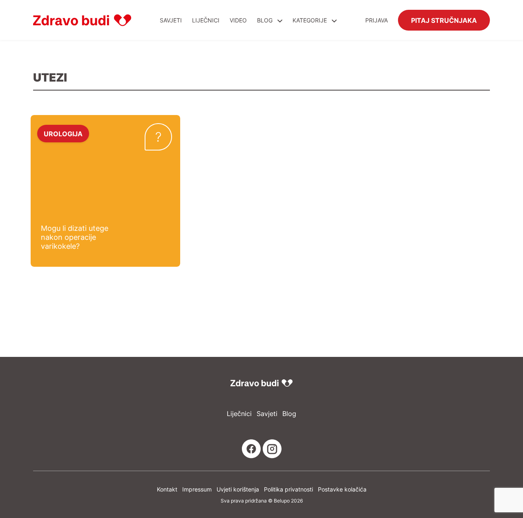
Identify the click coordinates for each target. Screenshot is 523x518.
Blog (265, 20)
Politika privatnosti (288, 489)
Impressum (197, 489)
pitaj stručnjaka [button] (444, 20)
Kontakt (167, 489)
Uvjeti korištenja (238, 489)
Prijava (376, 20)
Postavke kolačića (342, 489)
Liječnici (205, 20)
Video (238, 20)
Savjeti (171, 20)
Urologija (63, 133)
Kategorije (311, 20)
